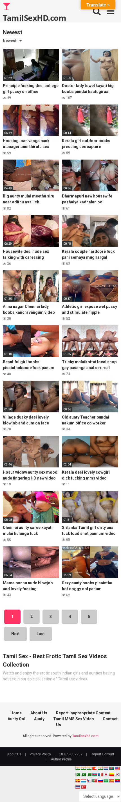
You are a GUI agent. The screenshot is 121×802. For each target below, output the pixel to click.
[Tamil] (88, 768)
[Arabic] (105, 780)
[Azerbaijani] (94, 774)
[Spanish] (111, 780)
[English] (117, 768)
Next (15, 633)
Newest (10, 40)
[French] (100, 774)
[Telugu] (117, 780)
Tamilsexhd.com (85, 736)
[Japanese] (105, 774)
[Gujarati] (77, 768)
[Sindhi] (77, 774)
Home (16, 713)
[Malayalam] (83, 768)
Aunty (39, 719)
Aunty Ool (16, 719)
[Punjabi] (83, 774)
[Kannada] (111, 774)
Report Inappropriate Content (83, 713)
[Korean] (117, 774)
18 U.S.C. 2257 (70, 754)
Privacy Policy (40, 754)
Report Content (102, 754)
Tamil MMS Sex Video (73, 719)
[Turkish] (83, 787)
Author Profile (61, 759)
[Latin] (77, 780)
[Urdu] (88, 774)
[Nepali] (88, 780)
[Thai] (77, 787)
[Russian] (100, 780)
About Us (38, 713)
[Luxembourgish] (83, 780)
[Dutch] (105, 768)
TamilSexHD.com (34, 17)
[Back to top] (110, 790)
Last (41, 633)
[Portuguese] (94, 780)
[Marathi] (94, 768)
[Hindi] (100, 768)
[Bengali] (111, 768)
